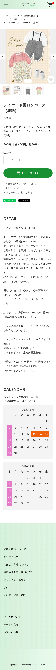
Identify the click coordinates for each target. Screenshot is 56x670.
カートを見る (10, 624)
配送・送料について (14, 549)
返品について (10, 557)
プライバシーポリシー (15, 580)
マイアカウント (12, 616)
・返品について (11, 188)
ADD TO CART (31, 173)
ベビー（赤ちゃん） (16, 19)
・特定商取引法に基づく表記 (17, 192)
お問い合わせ (10, 632)
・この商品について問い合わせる (19, 184)
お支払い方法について (15, 564)
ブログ (7, 587)
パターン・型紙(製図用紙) (26, 15)
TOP (5, 15)
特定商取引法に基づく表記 (18, 572)
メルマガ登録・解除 (14, 595)
